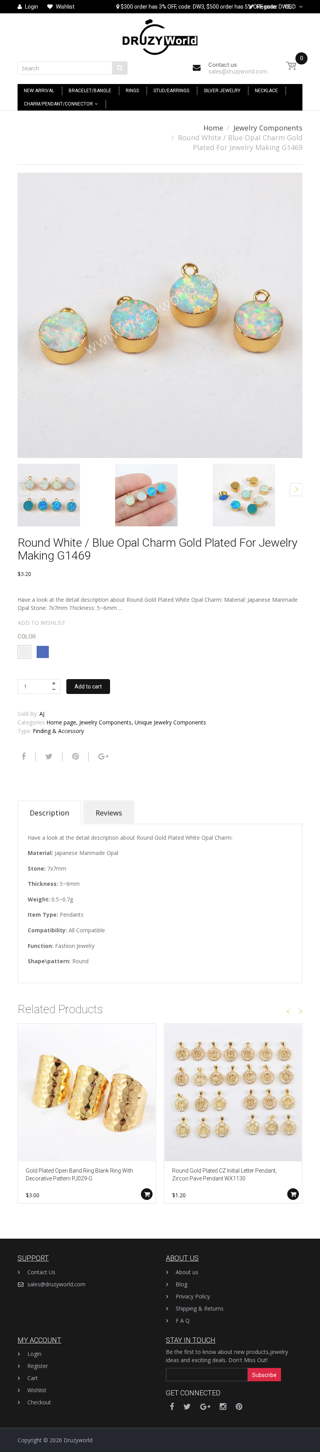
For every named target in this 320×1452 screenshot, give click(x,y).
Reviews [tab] (109, 812)
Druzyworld (78, 1440)
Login (34, 1353)
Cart (32, 1378)
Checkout (39, 1402)
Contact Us (41, 1272)
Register (37, 1366)
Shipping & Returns (200, 1308)
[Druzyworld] (160, 35)
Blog (181, 1284)
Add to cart (88, 686)
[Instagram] (223, 1406)
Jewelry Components (267, 127)
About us (187, 1272)
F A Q (183, 1320)
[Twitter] (48, 756)
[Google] (102, 756)
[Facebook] (23, 756)
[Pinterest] (239, 1406)
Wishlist (36, 1390)
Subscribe (264, 1375)
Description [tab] (49, 812)
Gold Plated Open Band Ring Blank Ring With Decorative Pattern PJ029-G (79, 1175)
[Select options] (147, 1194)
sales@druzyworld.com (56, 1284)
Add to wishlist (42, 622)
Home (213, 127)
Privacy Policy (193, 1296)
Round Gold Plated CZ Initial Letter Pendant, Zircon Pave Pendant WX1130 (224, 1175)
